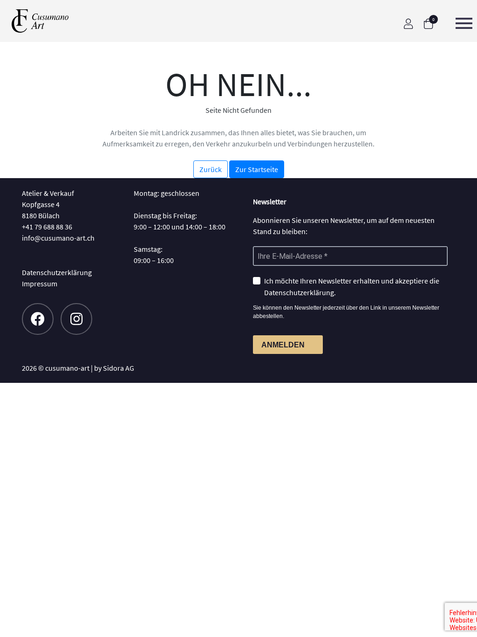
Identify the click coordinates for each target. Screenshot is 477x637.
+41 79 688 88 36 (47, 226)
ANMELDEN (283, 345)
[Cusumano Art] (50, 21)
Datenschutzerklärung (57, 272)
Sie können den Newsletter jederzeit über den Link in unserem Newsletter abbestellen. (346, 312)
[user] (408, 24)
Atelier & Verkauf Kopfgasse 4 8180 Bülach (48, 204)
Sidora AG (118, 368)
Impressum (39, 283)
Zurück (210, 169)
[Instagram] (76, 319)
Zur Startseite (256, 169)
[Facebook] (38, 319)
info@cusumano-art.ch (58, 237)
